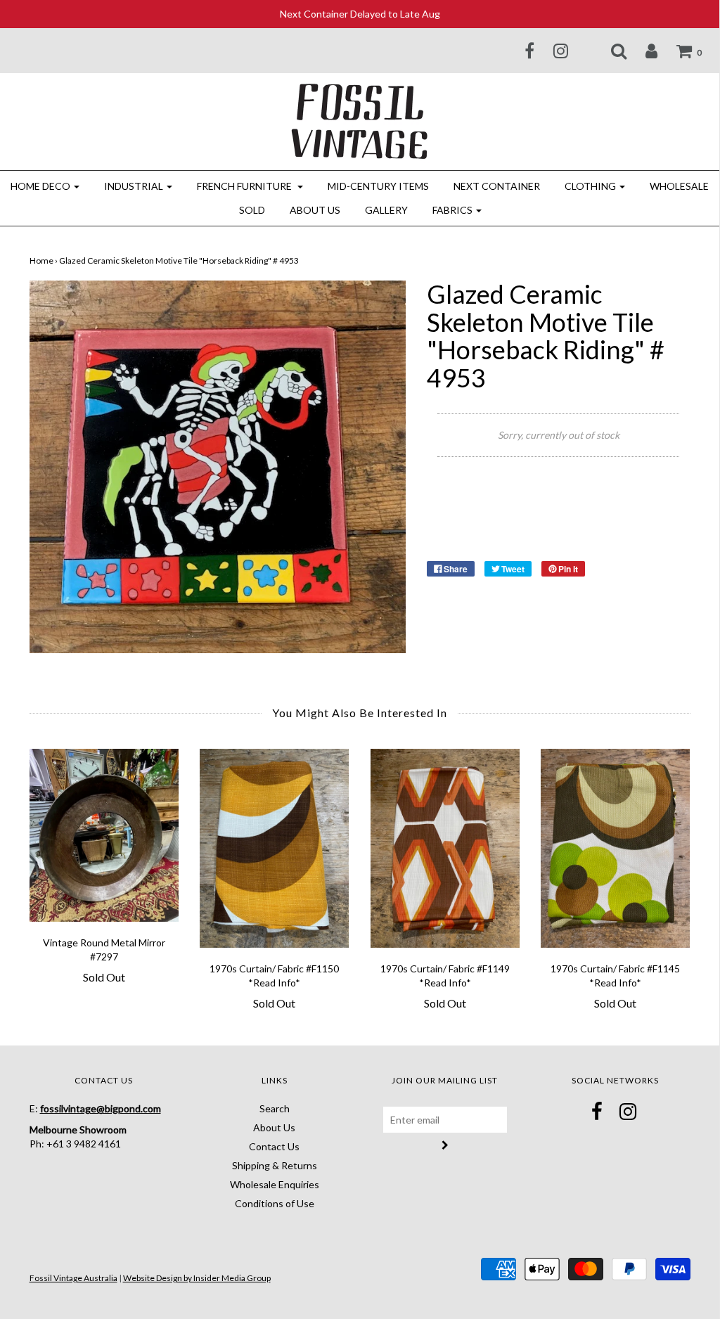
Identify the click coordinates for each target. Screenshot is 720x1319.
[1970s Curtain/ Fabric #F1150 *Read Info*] (274, 848)
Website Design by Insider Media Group (197, 1278)
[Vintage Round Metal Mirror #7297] (104, 835)
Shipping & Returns (274, 1165)
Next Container (497, 186)
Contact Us (274, 1146)
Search (274, 1108)
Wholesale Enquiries (274, 1184)
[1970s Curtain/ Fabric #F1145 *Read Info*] (615, 848)
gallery (386, 210)
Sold (252, 210)
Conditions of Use (274, 1203)
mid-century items (378, 186)
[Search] (609, 50)
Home (41, 260)
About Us (315, 210)
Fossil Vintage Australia (73, 1278)
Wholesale (679, 186)
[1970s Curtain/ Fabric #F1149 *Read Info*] (445, 848)
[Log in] (642, 50)
